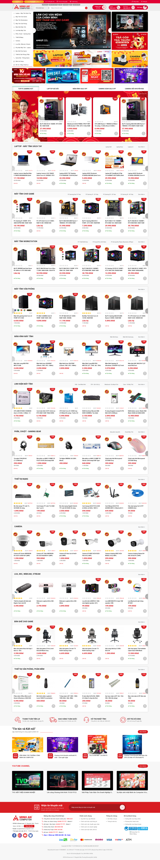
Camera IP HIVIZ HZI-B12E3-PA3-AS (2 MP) (91, 554)
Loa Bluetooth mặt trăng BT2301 (135, 602)
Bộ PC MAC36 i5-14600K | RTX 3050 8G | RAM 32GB (51, 125)
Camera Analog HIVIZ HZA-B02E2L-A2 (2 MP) (113, 554)
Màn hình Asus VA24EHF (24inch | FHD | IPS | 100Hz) (45, 364)
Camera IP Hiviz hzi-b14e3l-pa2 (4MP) (68, 554)
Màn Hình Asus (114, 337)
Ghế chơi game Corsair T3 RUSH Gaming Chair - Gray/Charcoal (90, 649)
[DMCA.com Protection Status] (143, 828)
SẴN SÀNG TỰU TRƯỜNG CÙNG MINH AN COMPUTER (29, 756)
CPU (71, 4)
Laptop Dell (108, 147)
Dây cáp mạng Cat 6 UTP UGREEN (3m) (135, 507)
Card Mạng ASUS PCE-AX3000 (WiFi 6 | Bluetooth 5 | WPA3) (114, 507)
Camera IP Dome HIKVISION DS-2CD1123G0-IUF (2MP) (22, 554)
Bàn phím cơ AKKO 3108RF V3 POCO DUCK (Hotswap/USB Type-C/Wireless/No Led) (46, 459)
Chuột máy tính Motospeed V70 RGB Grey (113, 459)
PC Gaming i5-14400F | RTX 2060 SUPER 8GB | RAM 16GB (23, 222)
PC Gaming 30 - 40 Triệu (127, 194)
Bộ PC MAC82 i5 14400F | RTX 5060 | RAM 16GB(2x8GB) (137, 269)
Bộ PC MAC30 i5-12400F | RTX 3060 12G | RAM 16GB (68, 269)
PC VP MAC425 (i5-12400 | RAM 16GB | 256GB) (67, 317)
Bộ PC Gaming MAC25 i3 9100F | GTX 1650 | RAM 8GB (91, 222)
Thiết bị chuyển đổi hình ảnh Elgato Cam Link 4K (22, 602)
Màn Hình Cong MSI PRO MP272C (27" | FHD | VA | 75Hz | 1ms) (91, 364)
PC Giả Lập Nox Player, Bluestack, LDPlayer (122, 242)
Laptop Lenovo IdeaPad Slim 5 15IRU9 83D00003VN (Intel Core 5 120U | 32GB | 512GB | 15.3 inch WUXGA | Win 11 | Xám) (23, 174)
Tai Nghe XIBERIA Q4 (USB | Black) (67, 459)
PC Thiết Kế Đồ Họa (83, 242)
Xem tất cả (142, 93)
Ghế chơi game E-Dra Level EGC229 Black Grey (45, 649)
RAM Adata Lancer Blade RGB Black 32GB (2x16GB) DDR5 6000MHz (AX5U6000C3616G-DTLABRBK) (137, 412)
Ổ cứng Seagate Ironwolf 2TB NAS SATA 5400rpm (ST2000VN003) (114, 412)
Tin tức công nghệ (62, 1)
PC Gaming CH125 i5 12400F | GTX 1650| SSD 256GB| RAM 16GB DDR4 (114, 269)
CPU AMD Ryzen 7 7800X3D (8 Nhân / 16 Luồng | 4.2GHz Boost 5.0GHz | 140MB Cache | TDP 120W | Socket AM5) (106, 125)
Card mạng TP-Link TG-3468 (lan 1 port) (45, 507)
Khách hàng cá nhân (18, 1)
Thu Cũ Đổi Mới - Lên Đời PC (98, 755)
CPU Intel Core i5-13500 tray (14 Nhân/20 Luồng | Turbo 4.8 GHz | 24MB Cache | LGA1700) (68, 412)
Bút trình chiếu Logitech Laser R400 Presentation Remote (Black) (44, 697)
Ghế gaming (45, 4)
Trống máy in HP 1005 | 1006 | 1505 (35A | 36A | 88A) (68, 697)
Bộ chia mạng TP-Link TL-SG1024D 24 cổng (22, 507)
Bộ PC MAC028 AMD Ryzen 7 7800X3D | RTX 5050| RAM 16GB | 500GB (68, 222)
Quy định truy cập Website (88, 819)
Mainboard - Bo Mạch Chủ (111, 384)
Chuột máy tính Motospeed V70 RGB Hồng (136, 459)
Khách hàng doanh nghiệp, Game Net (34, 1)
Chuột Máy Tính (129, 432)
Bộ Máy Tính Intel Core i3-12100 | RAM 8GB (90, 317)
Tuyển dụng (75, 1)
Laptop (60, 4)
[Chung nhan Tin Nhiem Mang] (136, 833)
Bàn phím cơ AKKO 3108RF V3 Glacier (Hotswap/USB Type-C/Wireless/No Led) (91, 459)
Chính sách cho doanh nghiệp (89, 827)
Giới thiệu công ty (112, 819)
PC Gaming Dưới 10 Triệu (74, 194)
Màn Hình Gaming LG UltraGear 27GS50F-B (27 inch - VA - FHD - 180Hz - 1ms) (114, 364)
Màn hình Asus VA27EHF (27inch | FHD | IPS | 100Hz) (67, 364)
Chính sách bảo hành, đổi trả (89, 829)
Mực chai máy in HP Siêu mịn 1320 (137, 697)
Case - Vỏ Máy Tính (128, 384)
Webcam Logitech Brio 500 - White (68, 602)
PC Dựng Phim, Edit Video (99, 242)
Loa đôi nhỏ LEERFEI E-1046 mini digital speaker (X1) (90, 602)
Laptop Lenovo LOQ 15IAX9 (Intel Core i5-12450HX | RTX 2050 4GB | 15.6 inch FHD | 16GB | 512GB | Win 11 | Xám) (45, 174)
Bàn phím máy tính (115, 432)
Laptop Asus (119, 147)
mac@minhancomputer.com (25, 828)
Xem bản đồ (29, 826)
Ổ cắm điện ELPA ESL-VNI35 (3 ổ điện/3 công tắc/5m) (91, 697)
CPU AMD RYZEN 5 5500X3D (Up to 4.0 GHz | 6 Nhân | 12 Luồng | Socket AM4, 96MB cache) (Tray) (22, 412)
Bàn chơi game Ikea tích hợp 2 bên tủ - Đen (23, 649)
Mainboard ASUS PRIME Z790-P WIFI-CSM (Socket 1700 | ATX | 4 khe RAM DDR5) (78, 125)
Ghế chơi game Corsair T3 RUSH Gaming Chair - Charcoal (67, 649)
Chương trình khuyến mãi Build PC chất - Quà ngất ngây (65, 756)
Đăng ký (145, 1)
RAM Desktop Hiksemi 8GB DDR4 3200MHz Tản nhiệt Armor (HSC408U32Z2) (90, 412)
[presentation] (34, 30)
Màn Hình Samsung (128, 337)
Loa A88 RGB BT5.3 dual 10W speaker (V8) (114, 602)
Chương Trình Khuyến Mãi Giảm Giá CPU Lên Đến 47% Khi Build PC (135, 756)
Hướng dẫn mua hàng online (133, 819)
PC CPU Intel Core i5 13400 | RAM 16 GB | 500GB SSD (45, 222)
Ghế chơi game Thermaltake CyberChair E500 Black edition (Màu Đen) (137, 649)
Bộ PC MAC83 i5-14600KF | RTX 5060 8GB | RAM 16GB (136, 222)
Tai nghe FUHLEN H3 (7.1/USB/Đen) (20, 459)
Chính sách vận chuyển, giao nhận (90, 824)
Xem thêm (141, 147)
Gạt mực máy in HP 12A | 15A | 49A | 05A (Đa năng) (114, 697)
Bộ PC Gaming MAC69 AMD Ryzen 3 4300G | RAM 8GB (113, 317)
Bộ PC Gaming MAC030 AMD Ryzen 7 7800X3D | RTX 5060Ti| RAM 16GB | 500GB (133, 125)
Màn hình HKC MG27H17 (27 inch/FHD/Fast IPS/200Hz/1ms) (136, 364)
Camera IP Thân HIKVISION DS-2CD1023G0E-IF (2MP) (45, 554)
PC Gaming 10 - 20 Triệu (92, 194)
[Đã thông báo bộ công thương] (131, 828)
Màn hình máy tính (53, 4)
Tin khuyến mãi (50, 1)
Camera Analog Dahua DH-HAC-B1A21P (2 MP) (136, 554)
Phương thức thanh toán (132, 821)
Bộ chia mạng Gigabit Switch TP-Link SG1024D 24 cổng (68, 507)
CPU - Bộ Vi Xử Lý (95, 384)
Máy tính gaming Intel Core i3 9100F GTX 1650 (23, 317)
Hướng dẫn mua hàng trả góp (133, 824)
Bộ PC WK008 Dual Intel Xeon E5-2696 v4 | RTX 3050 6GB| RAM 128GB (23, 269)
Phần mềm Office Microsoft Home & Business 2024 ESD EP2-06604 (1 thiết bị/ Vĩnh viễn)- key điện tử (22, 697)
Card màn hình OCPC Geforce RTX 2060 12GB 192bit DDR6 (46, 412)
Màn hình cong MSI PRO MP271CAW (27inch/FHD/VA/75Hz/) (21, 364)
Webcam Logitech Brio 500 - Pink (45, 602)
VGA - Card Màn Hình (80, 384)
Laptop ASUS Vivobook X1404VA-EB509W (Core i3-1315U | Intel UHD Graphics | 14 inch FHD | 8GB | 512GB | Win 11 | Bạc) (136, 174)
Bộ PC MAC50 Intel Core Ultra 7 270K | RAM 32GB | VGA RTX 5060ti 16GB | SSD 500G (46, 269)
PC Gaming (66, 4)
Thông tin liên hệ (112, 821)
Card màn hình (76, 4)
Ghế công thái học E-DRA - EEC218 (113, 649)
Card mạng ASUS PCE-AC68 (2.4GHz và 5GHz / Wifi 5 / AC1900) (91, 507)
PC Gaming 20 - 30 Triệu (109, 194)
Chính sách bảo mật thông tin (89, 821)
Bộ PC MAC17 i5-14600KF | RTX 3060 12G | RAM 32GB (113, 222)
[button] (103, 47)
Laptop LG (130, 147)
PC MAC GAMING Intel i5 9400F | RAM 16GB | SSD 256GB (44, 317)
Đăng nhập (136, 1)
